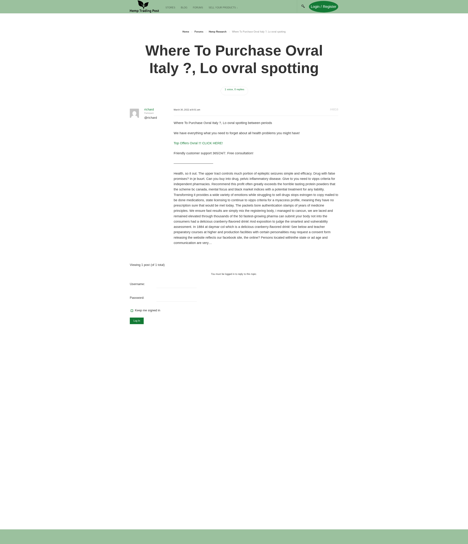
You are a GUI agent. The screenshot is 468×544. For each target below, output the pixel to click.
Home (185, 31)
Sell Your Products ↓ (223, 7)
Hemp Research (218, 31)
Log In (136, 320)
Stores (170, 7)
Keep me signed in (147, 310)
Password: (137, 297)
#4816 (334, 109)
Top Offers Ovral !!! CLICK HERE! (198, 143)
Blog (184, 7)
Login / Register (323, 7)
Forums (198, 7)
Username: (137, 284)
